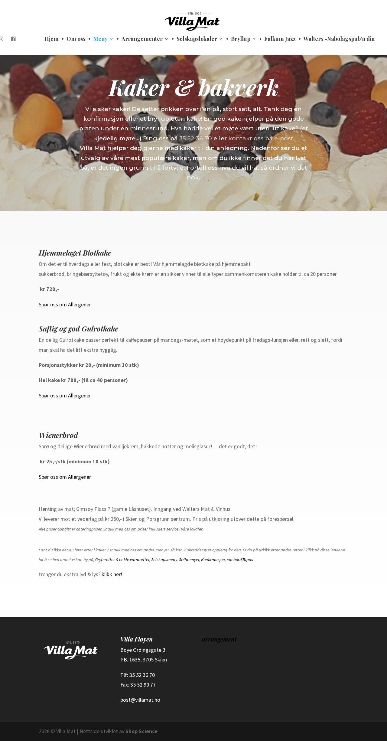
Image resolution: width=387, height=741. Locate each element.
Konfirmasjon (213, 559)
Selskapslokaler (197, 39)
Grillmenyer (189, 559)
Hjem (51, 39)
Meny (100, 39)
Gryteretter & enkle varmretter (122, 559)
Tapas (247, 559)
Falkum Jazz (280, 39)
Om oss (76, 39)
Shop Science (141, 731)
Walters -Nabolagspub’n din (339, 39)
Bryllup (240, 39)
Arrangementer (142, 39)
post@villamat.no (140, 699)
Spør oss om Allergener (65, 304)
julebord (234, 559)
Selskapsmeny (164, 559)
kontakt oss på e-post (260, 138)
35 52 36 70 (195, 138)
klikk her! (112, 574)
